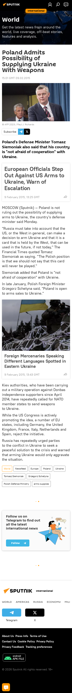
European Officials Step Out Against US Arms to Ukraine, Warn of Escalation (34, 178)
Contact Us (9, 641)
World (7, 468)
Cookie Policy (26, 641)
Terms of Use (38, 636)
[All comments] (6, 687)
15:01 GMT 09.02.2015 (16, 78)
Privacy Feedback (13, 647)
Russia (38, 602)
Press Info (21, 636)
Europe (34, 468)
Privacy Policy (45, 641)
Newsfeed (20, 468)
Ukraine (59, 468)
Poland (47, 468)
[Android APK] (14, 658)
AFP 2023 (10, 124)
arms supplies (41, 483)
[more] (65, 197)
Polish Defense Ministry (16, 483)
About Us (8, 636)
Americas (22, 602)
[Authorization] (50, 4)
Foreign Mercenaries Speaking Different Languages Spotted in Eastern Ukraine (35, 361)
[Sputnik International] (12, 6)
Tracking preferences (39, 647)
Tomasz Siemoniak (14, 476)
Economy (54, 602)
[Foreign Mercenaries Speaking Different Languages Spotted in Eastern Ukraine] (36, 325)
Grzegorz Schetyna (38, 476)
